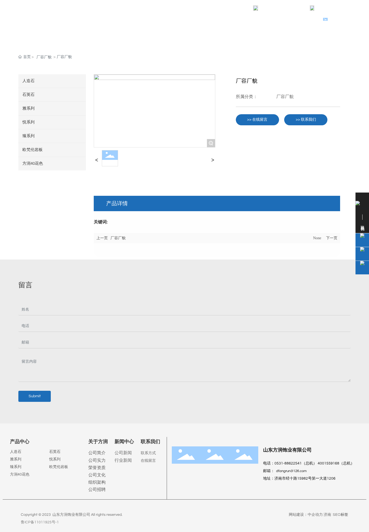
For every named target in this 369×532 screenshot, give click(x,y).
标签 (344, 515)
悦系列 (55, 459)
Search (337, 20)
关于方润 (98, 441)
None (317, 238)
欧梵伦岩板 (58, 467)
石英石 (55, 452)
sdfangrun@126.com (283, 8)
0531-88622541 (337, 8)
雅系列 (15, 459)
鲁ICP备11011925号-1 (40, 522)
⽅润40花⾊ (19, 474)
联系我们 (150, 441)
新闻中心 (124, 441)
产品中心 (19, 441)
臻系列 (15, 467)
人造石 (15, 452)
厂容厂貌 (44, 57)
